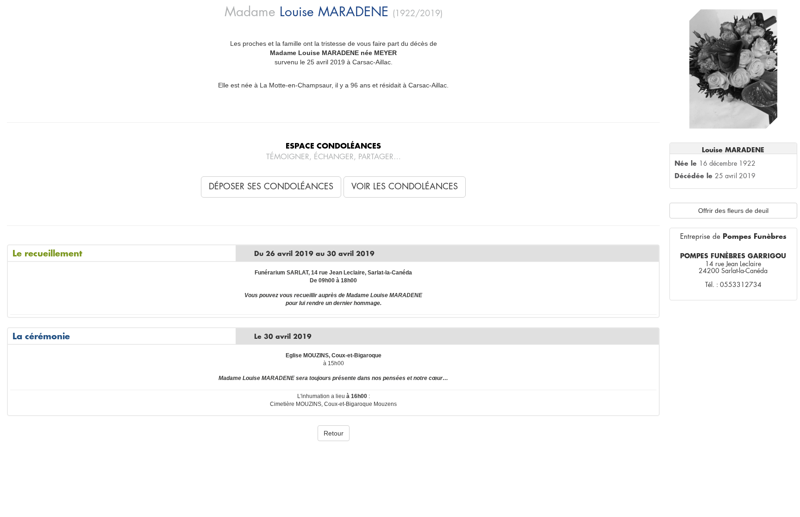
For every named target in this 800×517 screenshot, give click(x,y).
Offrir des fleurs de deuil (733, 210)
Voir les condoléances (404, 186)
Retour (334, 433)
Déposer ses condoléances (271, 186)
